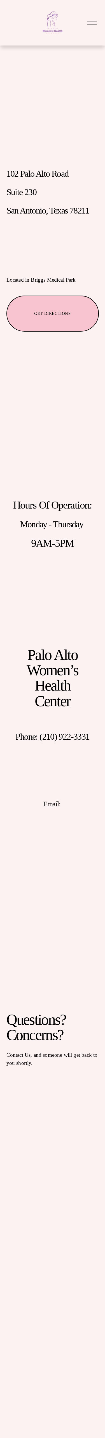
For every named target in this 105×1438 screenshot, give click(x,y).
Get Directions (52, 313)
